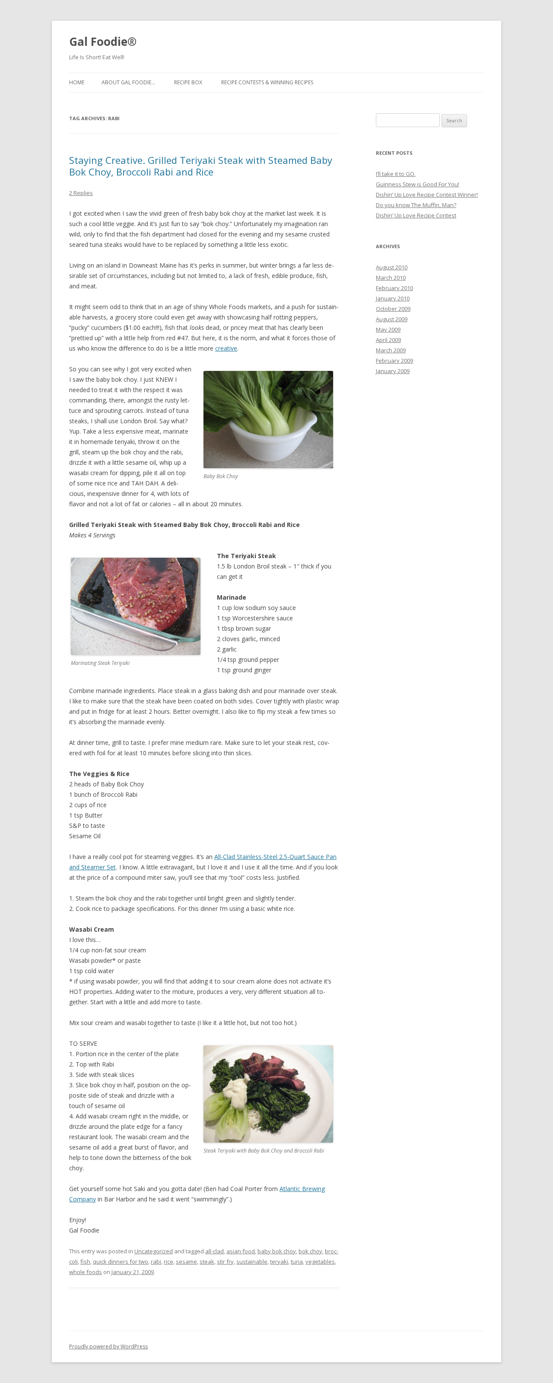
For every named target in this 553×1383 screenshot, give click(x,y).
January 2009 (393, 371)
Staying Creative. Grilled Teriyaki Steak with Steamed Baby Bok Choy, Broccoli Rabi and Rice (200, 165)
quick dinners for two (120, 1261)
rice (168, 1261)
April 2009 (388, 340)
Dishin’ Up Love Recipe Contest (416, 215)
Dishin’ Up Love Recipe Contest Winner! (427, 194)
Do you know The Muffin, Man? (416, 205)
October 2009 (393, 309)
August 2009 (391, 319)
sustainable (251, 1261)
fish (85, 1261)
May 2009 (388, 329)
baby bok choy (276, 1251)
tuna (297, 1261)
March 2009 (391, 350)
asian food (240, 1251)
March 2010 (391, 277)
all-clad (214, 1251)
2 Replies (81, 193)
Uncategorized (153, 1251)
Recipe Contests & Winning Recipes (267, 82)
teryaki (279, 1261)
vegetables (320, 1261)
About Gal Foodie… (128, 82)
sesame (186, 1261)
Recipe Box (188, 82)
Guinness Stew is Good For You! (417, 184)
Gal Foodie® (103, 41)
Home (76, 82)
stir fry (225, 1261)
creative (226, 348)
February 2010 (394, 288)
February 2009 (394, 360)
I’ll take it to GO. (396, 174)
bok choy (310, 1251)
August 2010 (391, 267)
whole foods (85, 1272)
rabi (156, 1261)
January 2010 (393, 298)
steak (207, 1261)
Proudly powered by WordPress (108, 1346)
